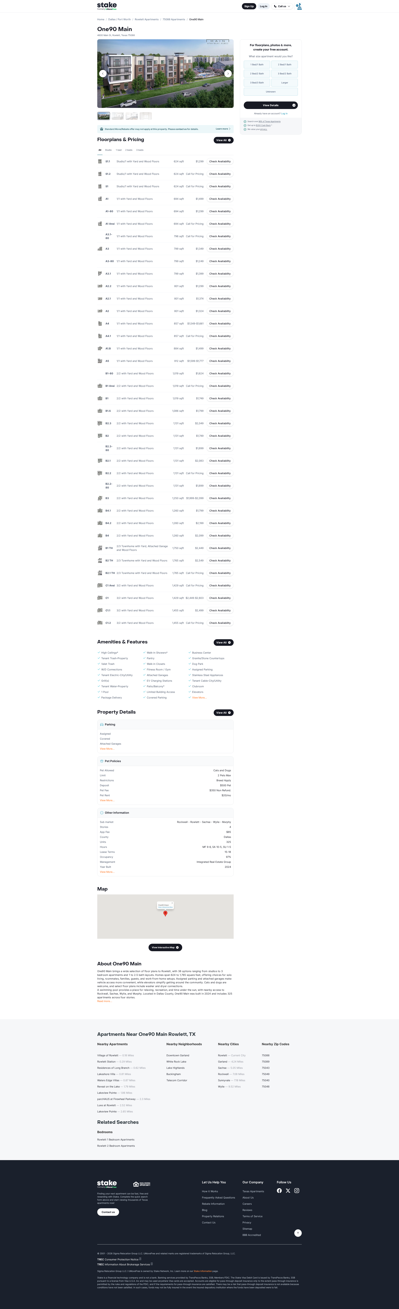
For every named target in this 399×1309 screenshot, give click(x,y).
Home (100, 19)
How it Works (210, 1191)
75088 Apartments (174, 19)
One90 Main (114, 29)
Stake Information (203, 1271)
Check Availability (220, 161)
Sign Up (249, 6)
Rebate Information (213, 1203)
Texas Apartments (253, 1191)
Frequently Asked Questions (218, 1197)
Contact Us (208, 1222)
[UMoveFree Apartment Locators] (107, 1184)
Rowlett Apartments (147, 19)
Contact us (108, 1212)
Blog (204, 1210)
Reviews (247, 1210)
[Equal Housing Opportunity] (141, 1184)
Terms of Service (252, 1216)
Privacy (247, 1222)
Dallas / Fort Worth (119, 19)
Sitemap (247, 1228)
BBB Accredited (252, 1235)
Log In (263, 6)
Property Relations (213, 1216)
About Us (248, 1197)
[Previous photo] (103, 73)
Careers (247, 1203)
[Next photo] (228, 73)
